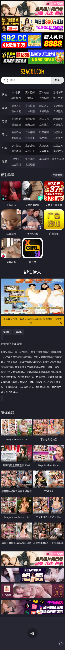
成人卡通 (44, 118)
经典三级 (30, 124)
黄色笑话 (44, 151)
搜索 (57, 80)
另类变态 (58, 124)
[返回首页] (60, 643)
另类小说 (30, 151)
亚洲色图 (30, 132)
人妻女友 (44, 145)
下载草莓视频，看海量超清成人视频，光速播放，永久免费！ (32, 320)
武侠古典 (58, 145)
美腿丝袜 (16, 137)
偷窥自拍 (16, 132)
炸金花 (30, 98)
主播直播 (44, 111)
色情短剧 (30, 164)
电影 (4, 121)
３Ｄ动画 (58, 105)
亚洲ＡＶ (16, 105)
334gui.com (32, 71)
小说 (4, 148)
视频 (4, 108)
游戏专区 (58, 92)
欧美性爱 (58, 118)
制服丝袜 (16, 124)
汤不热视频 (58, 158)
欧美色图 (44, 132)
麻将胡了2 (16, 98)
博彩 (4, 95)
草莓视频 (44, 158)
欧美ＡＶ (44, 105)
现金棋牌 (44, 98)
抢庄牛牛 (58, 98)
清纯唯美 (30, 137)
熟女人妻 (16, 111)
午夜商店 (30, 158)
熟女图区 (44, 137)
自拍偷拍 (30, 105)
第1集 (6, 332)
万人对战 (44, 92)
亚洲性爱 (16, 118)
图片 (4, 134)
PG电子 (16, 92)
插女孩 (16, 158)
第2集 (19, 332)
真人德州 (30, 92)
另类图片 (58, 137)
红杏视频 (16, 164)
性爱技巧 (58, 151)
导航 (4, 161)
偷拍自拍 (30, 118)
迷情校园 (16, 151)
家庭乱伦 (30, 145)
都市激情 (16, 145)
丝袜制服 (30, 111)
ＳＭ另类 (58, 111)
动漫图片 (58, 132)
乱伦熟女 (44, 124)
